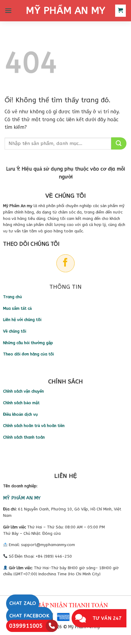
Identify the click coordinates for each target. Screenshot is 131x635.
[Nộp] (118, 143)
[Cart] (120, 11)
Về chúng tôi (14, 331)
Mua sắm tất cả (17, 308)
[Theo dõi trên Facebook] (65, 263)
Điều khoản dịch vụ (20, 414)
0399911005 (26, 626)
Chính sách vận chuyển (23, 391)
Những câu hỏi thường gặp (28, 342)
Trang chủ (12, 297)
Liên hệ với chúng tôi (22, 319)
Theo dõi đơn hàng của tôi (28, 354)
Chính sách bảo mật (21, 402)
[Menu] (8, 10)
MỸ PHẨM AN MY (65, 11)
